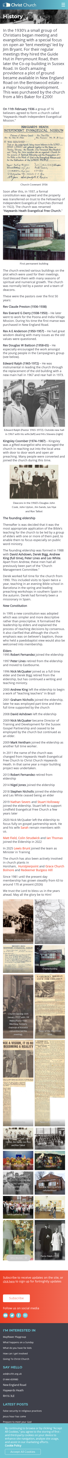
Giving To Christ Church (16, 1358)
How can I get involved (15, 1353)
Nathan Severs (20, 802)
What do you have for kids (17, 1347)
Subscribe (16, 1298)
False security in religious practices (22, 1410)
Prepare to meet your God (17, 1421)
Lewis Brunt (22, 848)
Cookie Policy (13, 1445)
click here (9, 1281)
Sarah (25, 827)
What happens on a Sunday (18, 1342)
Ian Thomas (55, 838)
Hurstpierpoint (28, 866)
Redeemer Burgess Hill (37, 870)
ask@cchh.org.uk (12, 1373)
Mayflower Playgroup (14, 1336)
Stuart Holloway (48, 802)
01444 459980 (10, 1379)
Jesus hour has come (14, 1416)
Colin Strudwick (29, 838)
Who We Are (16, 1257)
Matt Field (10, 838)
